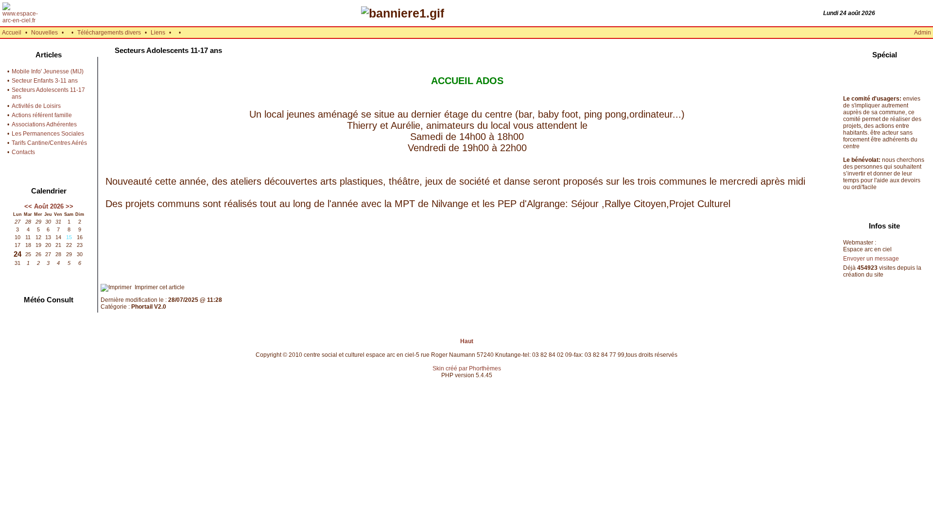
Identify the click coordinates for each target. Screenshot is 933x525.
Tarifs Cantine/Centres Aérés (49, 143)
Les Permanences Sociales (48, 133)
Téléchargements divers (109, 32)
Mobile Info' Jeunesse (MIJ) (48, 71)
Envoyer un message (871, 258)
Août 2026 (49, 206)
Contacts (23, 152)
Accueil (11, 32)
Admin (922, 32)
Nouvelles (44, 32)
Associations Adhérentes (44, 124)
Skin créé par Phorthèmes (466, 368)
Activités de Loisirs (36, 106)
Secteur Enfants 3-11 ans (45, 80)
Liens (158, 32)
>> (69, 206)
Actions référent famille (42, 115)
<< (28, 206)
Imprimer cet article (158, 287)
